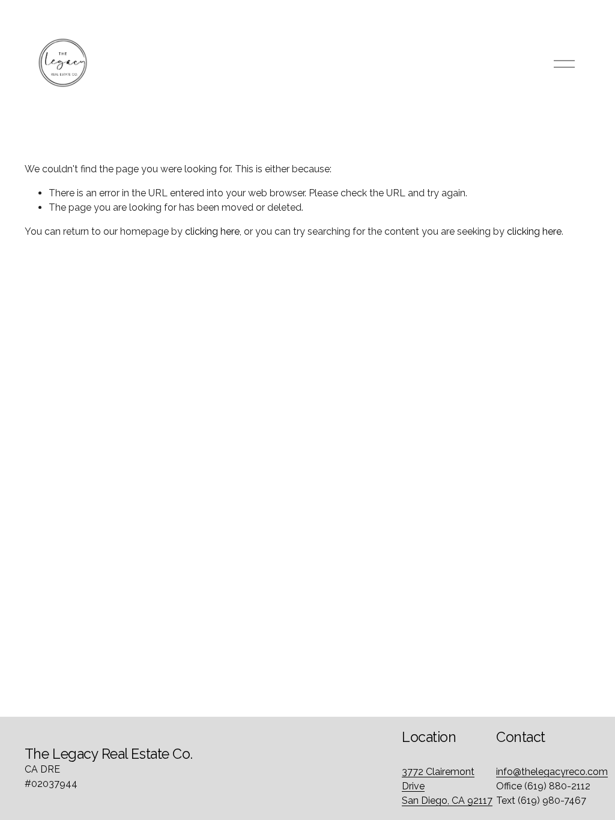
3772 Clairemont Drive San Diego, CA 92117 (447, 786)
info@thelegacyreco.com (552, 771)
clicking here (212, 231)
